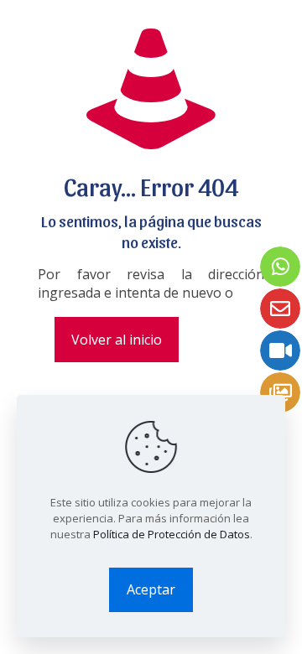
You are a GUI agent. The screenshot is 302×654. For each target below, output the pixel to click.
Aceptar (151, 589)
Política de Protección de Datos (171, 534)
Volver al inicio (116, 339)
